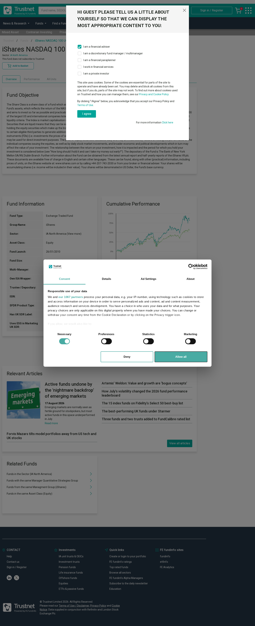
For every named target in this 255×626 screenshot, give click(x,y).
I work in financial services (98, 66)
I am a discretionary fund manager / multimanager (113, 53)
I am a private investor (96, 73)
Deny (127, 356)
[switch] (106, 341)
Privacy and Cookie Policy (154, 94)
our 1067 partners (70, 297)
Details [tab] (106, 278)
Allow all (180, 356)
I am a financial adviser (96, 46)
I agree (86, 114)
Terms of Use (85, 105)
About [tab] (190, 278)
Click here (167, 122)
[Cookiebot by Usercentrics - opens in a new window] (191, 266)
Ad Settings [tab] (148, 278)
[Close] (184, 10)
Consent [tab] (64, 278)
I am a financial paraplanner (99, 60)
